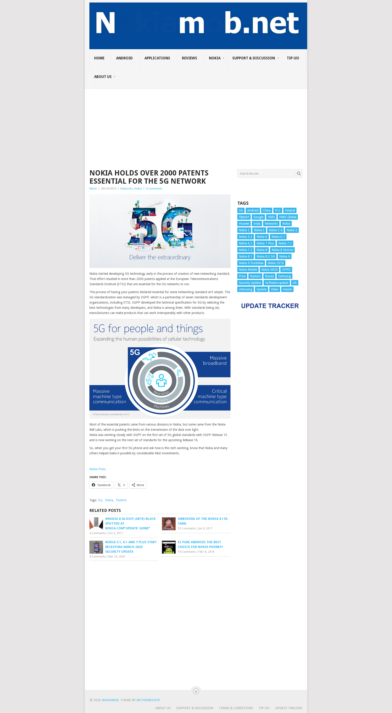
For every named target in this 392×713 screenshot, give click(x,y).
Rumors (255, 276)
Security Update (250, 283)
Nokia (214, 58)
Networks (126, 188)
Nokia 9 (284, 256)
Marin (93, 188)
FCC (278, 210)
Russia (269, 276)
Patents (121, 500)
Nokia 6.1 (278, 236)
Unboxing (245, 289)
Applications (157, 58)
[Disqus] (159, 624)
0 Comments (154, 188)
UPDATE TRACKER (288, 708)
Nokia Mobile (248, 269)
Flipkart (244, 217)
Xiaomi (287, 289)
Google (258, 217)
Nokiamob (110, 700)
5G (100, 500)
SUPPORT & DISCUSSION (253, 58)
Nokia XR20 (269, 269)
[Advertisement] (196, 120)
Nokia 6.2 (245, 243)
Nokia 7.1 (285, 243)
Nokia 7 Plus (265, 243)
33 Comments (187, 528)
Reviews (189, 58)
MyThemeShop (148, 700)
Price (242, 276)
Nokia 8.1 (245, 256)
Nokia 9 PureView (251, 263)
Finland (290, 210)
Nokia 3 (259, 230)
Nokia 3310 (276, 263)
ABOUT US (103, 77)
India (256, 223)
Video (275, 289)
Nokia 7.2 (245, 250)
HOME (99, 58)
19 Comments (187, 551)
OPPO (286, 269)
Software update (276, 283)
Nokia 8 (262, 250)
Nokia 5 (292, 230)
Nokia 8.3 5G (266, 256)
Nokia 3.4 (275, 230)
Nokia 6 (262, 236)
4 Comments (97, 533)
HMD (271, 217)
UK (295, 283)
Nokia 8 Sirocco (282, 250)
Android (124, 58)
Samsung (284, 276)
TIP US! (293, 58)
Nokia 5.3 (245, 236)
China (267, 210)
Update (262, 289)
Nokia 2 (244, 230)
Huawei (244, 223)
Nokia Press (97, 469)
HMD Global (287, 217)
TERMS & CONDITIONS (236, 708)
